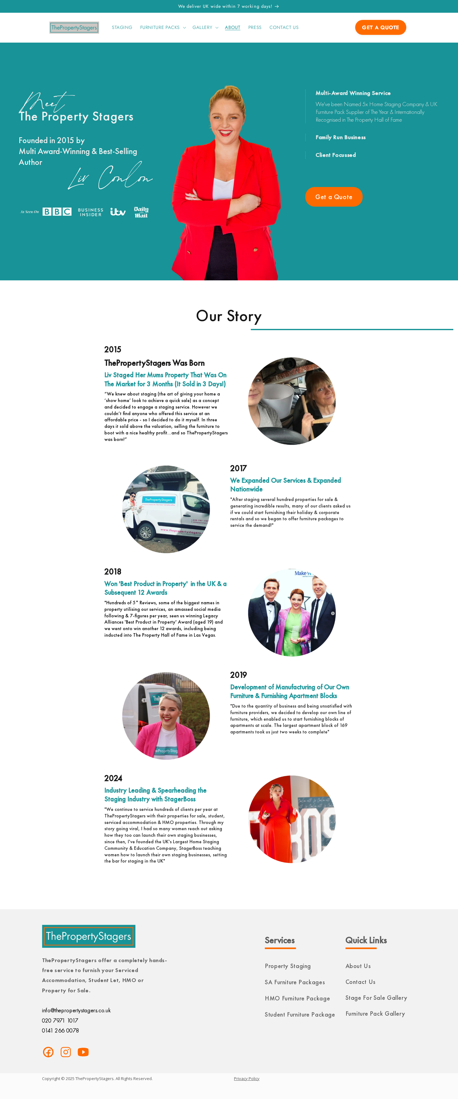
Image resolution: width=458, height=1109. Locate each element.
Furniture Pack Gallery (375, 1013)
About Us (358, 966)
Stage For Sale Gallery (377, 998)
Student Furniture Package (300, 1014)
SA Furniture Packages (295, 982)
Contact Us (361, 982)
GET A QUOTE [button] (380, 27)
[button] (162, 27)
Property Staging (288, 966)
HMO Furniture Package (297, 998)
